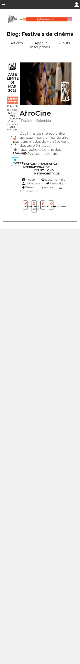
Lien (14, 141)
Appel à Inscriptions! (14, 100)
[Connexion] (76, 4)
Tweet (15, 163)
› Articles (16, 43)
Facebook (15, 152)
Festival (26, 206)
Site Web (34, 208)
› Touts (64, 43)
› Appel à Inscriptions (40, 45)
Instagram (52, 206)
